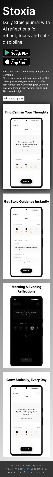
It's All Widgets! (16, 468)
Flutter (27, 465)
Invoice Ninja (15, 472)
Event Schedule (36, 472)
